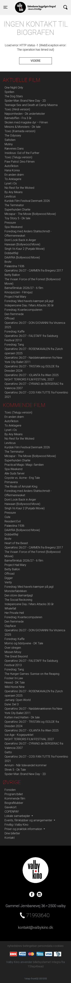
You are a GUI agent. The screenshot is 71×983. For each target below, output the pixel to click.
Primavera (11, 482)
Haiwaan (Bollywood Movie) (22, 244)
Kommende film (15, 798)
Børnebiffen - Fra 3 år (18, 118)
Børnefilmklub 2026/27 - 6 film (24, 288)
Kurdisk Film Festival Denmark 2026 (27, 201)
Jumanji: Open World (18, 700)
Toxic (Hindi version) (17, 109)
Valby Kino (23, 4)
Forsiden (10, 790)
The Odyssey (13, 135)
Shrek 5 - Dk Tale (15, 769)
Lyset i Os (11, 183)
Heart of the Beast (16, 543)
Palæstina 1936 (14, 266)
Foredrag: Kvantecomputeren (23, 309)
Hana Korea (12, 170)
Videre (35, 60)
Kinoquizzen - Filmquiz (19, 292)
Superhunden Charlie (17, 209)
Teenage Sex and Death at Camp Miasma (31, 105)
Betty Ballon (12, 275)
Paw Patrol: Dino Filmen (20, 161)
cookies (58, 946)
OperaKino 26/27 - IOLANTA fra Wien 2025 (32, 375)
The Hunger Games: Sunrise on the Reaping (32, 674)
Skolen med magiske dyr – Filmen (26, 122)
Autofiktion (11, 166)
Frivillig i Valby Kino (16, 824)
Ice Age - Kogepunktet (19, 735)
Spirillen (9, 92)
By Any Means (14, 192)
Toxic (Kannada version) (20, 131)
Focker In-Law (14, 678)
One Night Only (14, 87)
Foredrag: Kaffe (15, 331)
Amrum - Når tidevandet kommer (26, 765)
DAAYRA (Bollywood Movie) (22, 257)
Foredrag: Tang (14, 344)
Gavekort (10, 807)
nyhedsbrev (14, 946)
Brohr (8, 262)
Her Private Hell (14, 613)
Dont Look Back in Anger (20, 240)
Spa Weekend (13, 227)
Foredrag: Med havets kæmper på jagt (29, 301)
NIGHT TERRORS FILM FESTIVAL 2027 (29, 379)
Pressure (10, 222)
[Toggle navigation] (65, 7)
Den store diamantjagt (19, 595)
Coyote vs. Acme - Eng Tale (22, 478)
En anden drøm (14, 174)
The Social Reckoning (18, 599)
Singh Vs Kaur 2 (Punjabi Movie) (25, 248)
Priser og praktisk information (24, 829)
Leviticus (10, 196)
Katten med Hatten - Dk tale (22, 717)
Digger (9, 578)
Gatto (8, 752)
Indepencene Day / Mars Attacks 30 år (29, 305)
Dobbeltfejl (11, 253)
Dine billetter (12, 833)
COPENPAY (12, 811)
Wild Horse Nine (15, 687)
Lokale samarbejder (18, 816)
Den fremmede (14, 314)
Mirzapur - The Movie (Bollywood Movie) (30, 214)
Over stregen (13, 647)
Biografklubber (14, 803)
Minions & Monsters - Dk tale (23, 127)
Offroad (9, 318)
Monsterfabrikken (16, 591)
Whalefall (10, 608)
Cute (7, 517)
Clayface (10, 626)
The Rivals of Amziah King (21, 486)
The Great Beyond (16, 656)
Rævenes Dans (14, 148)
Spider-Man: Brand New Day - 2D (25, 100)
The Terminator (14, 205)
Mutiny (9, 144)
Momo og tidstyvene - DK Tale (24, 643)
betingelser (30, 946)
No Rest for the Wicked (19, 187)
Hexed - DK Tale (15, 682)
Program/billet (14, 794)
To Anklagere (13, 179)
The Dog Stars (14, 96)
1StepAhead (36, 966)
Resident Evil (13, 521)
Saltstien (10, 140)
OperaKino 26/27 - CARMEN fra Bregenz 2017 (34, 270)
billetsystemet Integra (47, 962)
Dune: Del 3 (12, 704)
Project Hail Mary (15, 296)
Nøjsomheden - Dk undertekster (25, 113)
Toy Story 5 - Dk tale (17, 218)
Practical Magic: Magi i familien (24, 464)
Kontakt (10, 837)
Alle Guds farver (15, 473)
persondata (45, 946)
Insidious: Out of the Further (22, 153)
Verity (8, 582)
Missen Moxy (13, 652)
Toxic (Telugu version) (18, 157)
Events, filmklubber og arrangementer (29, 820)
